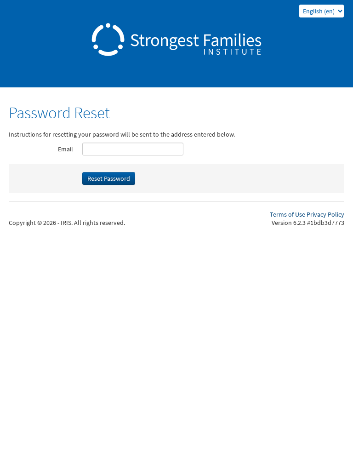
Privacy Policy (325, 214)
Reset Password (108, 178)
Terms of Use (287, 214)
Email (65, 149)
